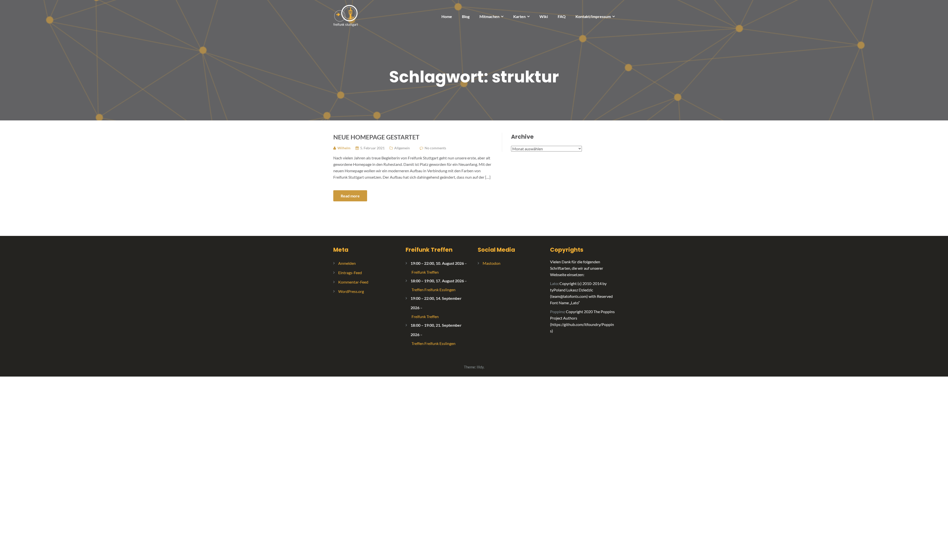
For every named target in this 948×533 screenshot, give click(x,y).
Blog (466, 16)
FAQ (562, 16)
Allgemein (402, 148)
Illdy (480, 367)
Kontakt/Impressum (593, 16)
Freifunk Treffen (429, 250)
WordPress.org (351, 291)
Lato (554, 283)
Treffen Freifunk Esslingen (433, 289)
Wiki (543, 16)
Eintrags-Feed (350, 272)
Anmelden (347, 263)
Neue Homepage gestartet (376, 137)
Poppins (557, 311)
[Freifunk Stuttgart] (345, 15)
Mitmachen (489, 16)
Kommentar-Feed (353, 282)
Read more (350, 195)
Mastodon (491, 263)
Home (446, 16)
